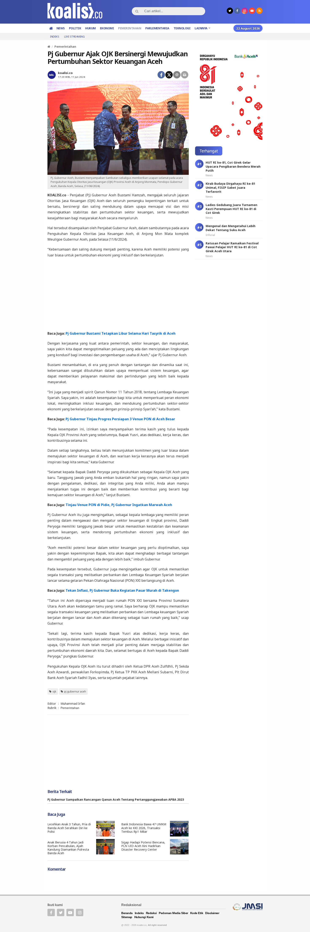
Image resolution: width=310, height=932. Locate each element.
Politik (75, 28)
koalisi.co (65, 73)
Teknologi (182, 28)
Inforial (210, 235)
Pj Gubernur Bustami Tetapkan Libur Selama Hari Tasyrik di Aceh (120, 333)
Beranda (127, 913)
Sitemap (126, 917)
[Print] (184, 74)
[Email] (177, 74)
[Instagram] (79, 912)
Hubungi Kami (144, 917)
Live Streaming (74, 36)
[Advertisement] (118, 294)
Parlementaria (157, 28)
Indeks (54, 36)
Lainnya (201, 28)
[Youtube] (70, 912)
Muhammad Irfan (73, 704)
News (61, 28)
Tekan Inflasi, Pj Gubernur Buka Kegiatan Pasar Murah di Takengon (122, 590)
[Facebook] (161, 74)
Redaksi (151, 913)
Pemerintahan (129, 28)
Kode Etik (196, 913)
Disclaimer (212, 913)
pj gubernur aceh (75, 691)
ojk (54, 691)
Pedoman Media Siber (173, 913)
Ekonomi (107, 28)
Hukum (90, 28)
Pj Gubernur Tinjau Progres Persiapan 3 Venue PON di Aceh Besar (120, 419)
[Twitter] (169, 74)
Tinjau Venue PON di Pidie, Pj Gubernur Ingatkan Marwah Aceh (119, 504)
